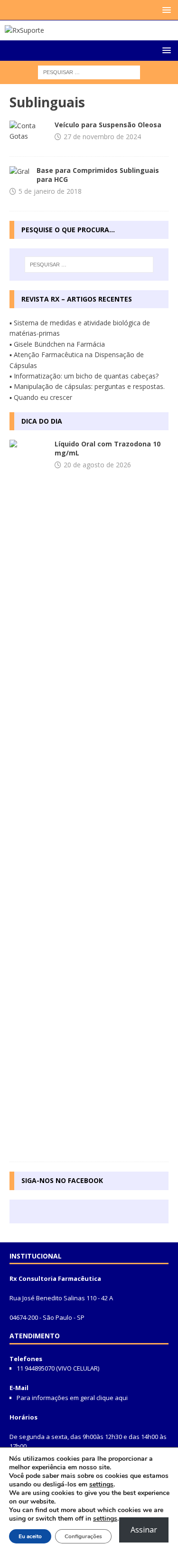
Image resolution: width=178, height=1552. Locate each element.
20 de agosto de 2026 (97, 464)
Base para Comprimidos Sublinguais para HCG (98, 174)
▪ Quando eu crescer (40, 397)
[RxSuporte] (24, 30)
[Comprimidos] (19, 171)
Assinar (144, 1529)
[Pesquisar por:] (89, 71)
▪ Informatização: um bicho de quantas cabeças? (84, 375)
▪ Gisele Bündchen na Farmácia (57, 344)
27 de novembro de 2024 (102, 136)
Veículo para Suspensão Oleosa (108, 124)
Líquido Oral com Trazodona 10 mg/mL (107, 448)
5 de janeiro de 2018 (50, 191)
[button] (165, 9)
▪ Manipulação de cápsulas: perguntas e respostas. (87, 386)
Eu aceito (30, 1536)
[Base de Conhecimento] (28, 131)
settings (101, 1484)
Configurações (83, 1536)
